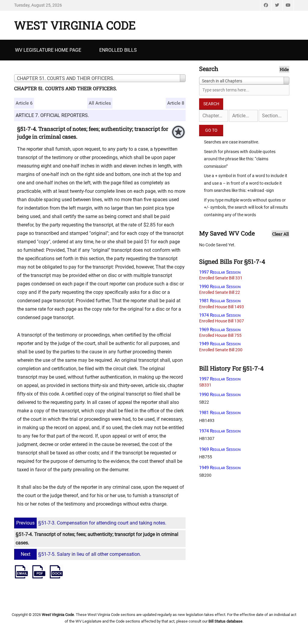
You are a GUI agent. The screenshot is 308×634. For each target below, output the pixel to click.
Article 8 (175, 103)
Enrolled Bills (118, 50)
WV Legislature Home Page (48, 50)
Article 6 (24, 103)
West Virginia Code (75, 24)
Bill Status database (225, 621)
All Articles (100, 103)
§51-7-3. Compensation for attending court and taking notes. (91, 523)
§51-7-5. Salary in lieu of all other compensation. (81, 554)
